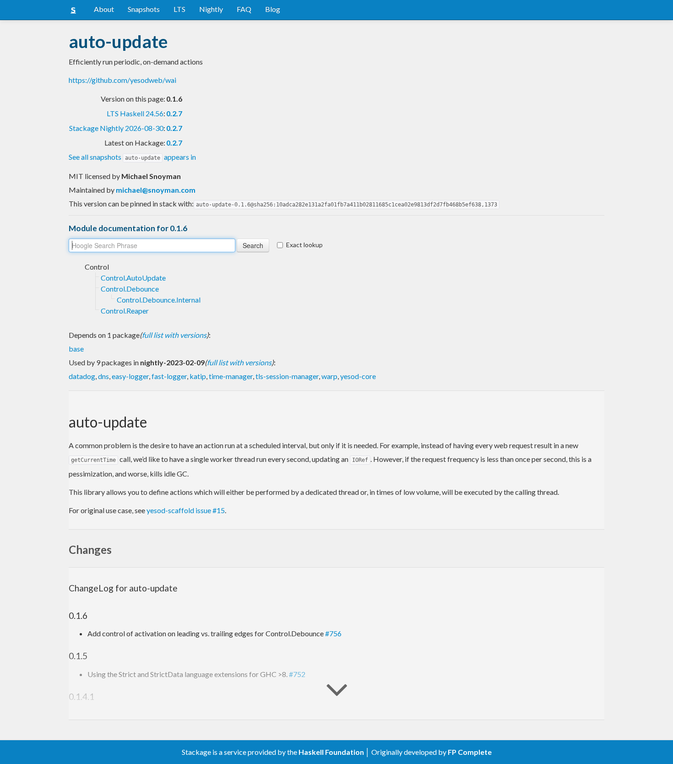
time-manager (231, 376)
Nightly (211, 9)
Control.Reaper (125, 310)
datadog (82, 376)
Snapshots (144, 9)
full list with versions (174, 335)
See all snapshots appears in (132, 156)
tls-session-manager (287, 376)
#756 (333, 633)
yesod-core (358, 376)
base (76, 348)
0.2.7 (174, 113)
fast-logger (169, 376)
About (104, 9)
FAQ (244, 9)
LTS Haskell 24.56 (135, 113)
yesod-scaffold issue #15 (186, 510)
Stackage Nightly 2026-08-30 (116, 128)
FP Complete (470, 752)
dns (103, 376)
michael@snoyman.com (155, 189)
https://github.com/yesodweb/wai (122, 80)
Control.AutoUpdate (133, 277)
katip (198, 376)
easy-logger (130, 376)
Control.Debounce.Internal (159, 299)
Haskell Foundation (331, 752)
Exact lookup (304, 245)
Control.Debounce (130, 288)
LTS (179, 9)
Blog (272, 9)
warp (329, 376)
